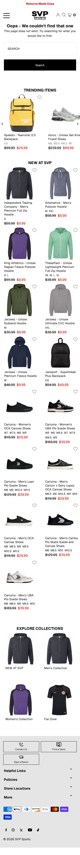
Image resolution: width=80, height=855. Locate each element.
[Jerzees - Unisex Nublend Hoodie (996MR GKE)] (19, 299)
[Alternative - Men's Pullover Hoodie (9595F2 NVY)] (60, 183)
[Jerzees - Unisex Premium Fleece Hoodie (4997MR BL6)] (19, 352)
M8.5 (48, 493)
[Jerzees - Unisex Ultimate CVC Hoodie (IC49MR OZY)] (60, 299)
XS (46, 275)
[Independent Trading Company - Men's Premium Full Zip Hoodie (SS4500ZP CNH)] (19, 183)
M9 (11, 490)
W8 (19, 432)
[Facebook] (6, 830)
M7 (70, 143)
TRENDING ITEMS (40, 90)
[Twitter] (21, 830)
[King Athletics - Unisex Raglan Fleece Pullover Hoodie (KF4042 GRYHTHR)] (19, 243)
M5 (50, 143)
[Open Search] (64, 15)
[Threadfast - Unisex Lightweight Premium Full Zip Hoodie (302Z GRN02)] (60, 243)
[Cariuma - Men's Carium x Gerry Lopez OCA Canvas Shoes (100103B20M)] (60, 462)
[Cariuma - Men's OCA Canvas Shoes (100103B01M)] (19, 518)
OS (6, 143)
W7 (6, 432)
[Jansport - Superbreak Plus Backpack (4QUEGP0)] (60, 352)
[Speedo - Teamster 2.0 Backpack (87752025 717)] (22, 113)
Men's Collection (55, 668)
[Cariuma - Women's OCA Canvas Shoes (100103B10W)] (19, 404)
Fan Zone (50, 719)
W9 (24, 432)
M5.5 (57, 143)
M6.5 (64, 143)
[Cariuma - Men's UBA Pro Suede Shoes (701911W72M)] (19, 575)
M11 (69, 493)
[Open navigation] (13, 15)
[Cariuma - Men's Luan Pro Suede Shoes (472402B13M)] (19, 462)
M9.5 (25, 546)
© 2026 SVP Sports (17, 839)
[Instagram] (13, 830)
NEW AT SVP (40, 162)
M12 (74, 493)
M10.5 (18, 490)
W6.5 (59, 432)
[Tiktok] (38, 830)
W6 (53, 432)
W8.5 (48, 437)
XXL (51, 211)
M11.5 (27, 490)
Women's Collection (19, 719)
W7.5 (12, 432)
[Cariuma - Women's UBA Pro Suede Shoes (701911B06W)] (60, 404)
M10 (60, 550)
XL (58, 275)
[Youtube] (30, 830)
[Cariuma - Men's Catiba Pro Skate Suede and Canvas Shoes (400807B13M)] (60, 518)
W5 (47, 432)
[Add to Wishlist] (39, 97)
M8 (6, 490)
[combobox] (40, 48)
